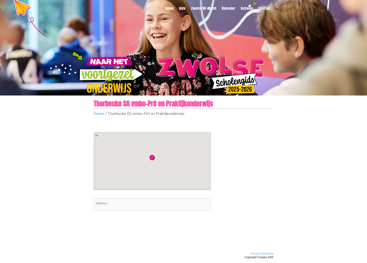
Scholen (247, 8)
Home (169, 8)
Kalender (228, 8)
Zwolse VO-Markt (203, 8)
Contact (264, 8)
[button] (152, 158)
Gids (182, 8)
